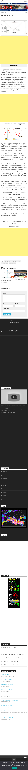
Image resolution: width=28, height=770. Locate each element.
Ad (3, 303)
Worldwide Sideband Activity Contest (9, 700)
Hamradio (4, 485)
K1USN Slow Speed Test (6, 679)
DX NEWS (4, 535)
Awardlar (4, 475)
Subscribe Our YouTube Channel (8, 412)
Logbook (4, 492)
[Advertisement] (14, 50)
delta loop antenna (12, 263)
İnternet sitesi (6, 308)
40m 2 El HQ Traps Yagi (6, 280)
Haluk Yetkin (13, 651)
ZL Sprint (3, 710)
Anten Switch (5, 647)
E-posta (16, 303)
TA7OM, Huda (5, 18)
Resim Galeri (5, 499)
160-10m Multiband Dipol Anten (9, 654)
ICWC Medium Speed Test (7, 684)
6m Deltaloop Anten (6, 661)
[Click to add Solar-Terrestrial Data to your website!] (14, 607)
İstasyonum (5, 488)
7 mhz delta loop (5, 263)
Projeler (3, 12)
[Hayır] (26, 765)
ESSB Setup (5, 478)
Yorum (4, 293)
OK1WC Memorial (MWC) (6, 690)
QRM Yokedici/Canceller (19, 279)
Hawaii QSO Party (5, 674)
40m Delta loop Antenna (16, 261)
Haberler (4, 482)
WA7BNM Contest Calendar (8, 671)
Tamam (14, 767)
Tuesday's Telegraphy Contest (7, 717)
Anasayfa (4, 471)
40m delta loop (7, 261)
